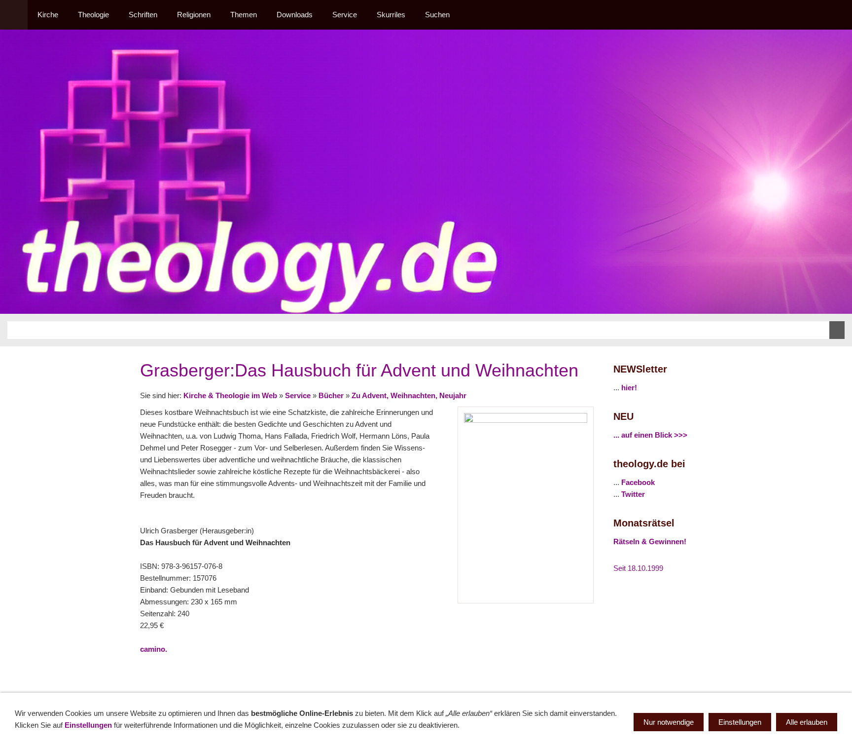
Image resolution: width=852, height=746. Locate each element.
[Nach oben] (588, 671)
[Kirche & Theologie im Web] (14, 15)
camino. (153, 649)
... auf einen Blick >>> (650, 435)
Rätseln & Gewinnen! (649, 541)
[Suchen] (838, 15)
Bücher (331, 395)
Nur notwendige (668, 722)
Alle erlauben (806, 722)
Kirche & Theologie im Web (230, 395)
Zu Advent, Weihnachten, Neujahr (409, 395)
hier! (629, 387)
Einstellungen (88, 725)
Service (298, 395)
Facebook (638, 482)
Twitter (633, 494)
